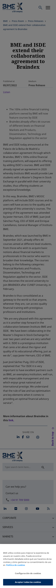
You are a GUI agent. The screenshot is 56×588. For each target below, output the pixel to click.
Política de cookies (15, 565)
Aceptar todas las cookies (28, 582)
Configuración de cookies (28, 573)
